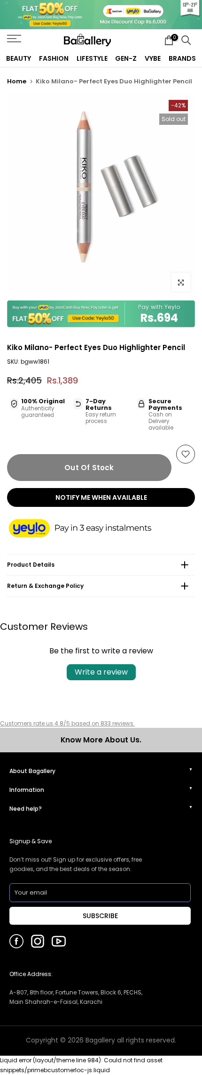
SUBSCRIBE (100, 915)
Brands (182, 58)
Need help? (25, 809)
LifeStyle (92, 58)
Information (26, 790)
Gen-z (126, 58)
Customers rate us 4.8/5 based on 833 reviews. (67, 723)
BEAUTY (18, 58)
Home (16, 81)
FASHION (54, 58)
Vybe (153, 58)
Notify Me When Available (101, 497)
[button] (89, 529)
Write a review (101, 672)
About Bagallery (32, 771)
